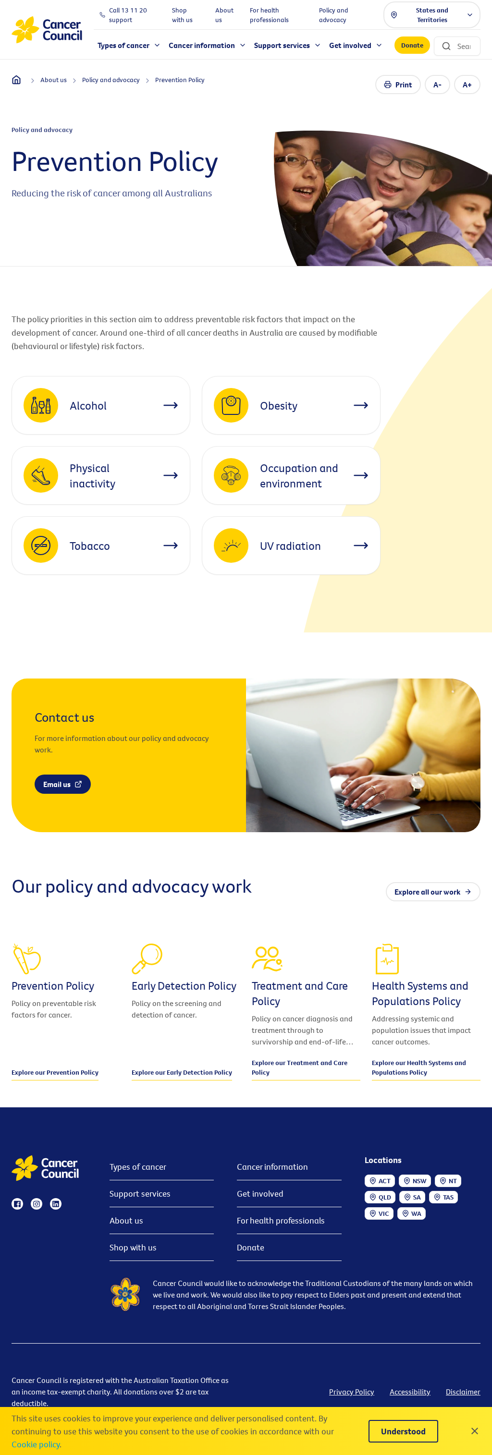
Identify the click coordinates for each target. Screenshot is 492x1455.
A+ (467, 84)
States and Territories (432, 15)
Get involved (260, 1193)
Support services (140, 1193)
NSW (420, 1180)
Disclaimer (463, 1391)
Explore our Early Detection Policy (182, 1072)
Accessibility (410, 1391)
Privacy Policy (351, 1391)
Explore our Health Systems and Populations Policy (419, 1067)
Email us (57, 784)
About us (126, 1220)
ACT (385, 1180)
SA (417, 1197)
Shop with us (133, 1247)
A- (437, 84)
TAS (448, 1197)
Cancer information (272, 1166)
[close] (474, 1431)
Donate (412, 45)
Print (403, 84)
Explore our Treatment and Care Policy (299, 1067)
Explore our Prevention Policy (55, 1072)
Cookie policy (36, 1444)
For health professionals (281, 1220)
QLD (385, 1197)
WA (416, 1213)
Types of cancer (138, 1166)
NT (453, 1180)
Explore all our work (427, 892)
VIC (384, 1213)
